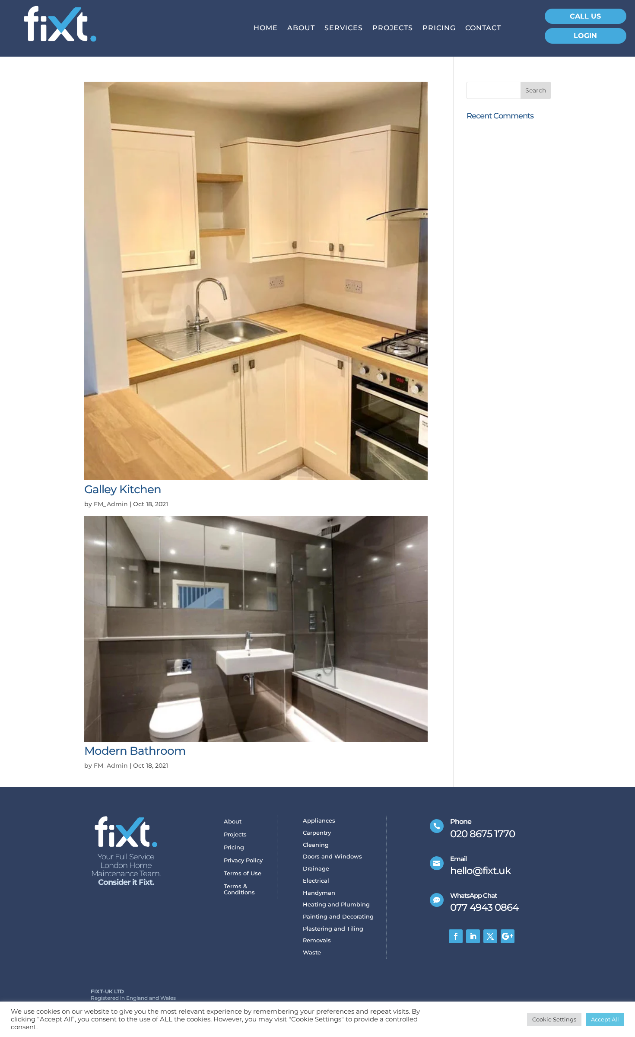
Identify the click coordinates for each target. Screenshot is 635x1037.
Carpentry (317, 833)
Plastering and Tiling (333, 929)
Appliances (319, 821)
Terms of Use (242, 873)
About (232, 821)
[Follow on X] (490, 936)
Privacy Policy (243, 860)
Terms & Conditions (239, 889)
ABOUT (301, 28)
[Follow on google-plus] (507, 936)
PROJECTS (392, 28)
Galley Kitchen (122, 489)
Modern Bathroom (134, 751)
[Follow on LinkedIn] (473, 936)
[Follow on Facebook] (456, 936)
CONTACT (483, 28)
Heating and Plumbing (336, 905)
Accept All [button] (605, 1019)
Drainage (316, 869)
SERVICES (343, 28)
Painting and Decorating (338, 917)
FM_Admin (111, 504)
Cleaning (316, 845)
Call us (585, 16)
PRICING (439, 28)
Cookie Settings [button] (554, 1019)
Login (585, 36)
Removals (317, 941)
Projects (235, 834)
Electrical (316, 881)
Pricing (234, 847)
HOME (266, 28)
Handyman (319, 893)
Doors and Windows (332, 857)
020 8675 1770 (482, 834)
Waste (312, 953)
